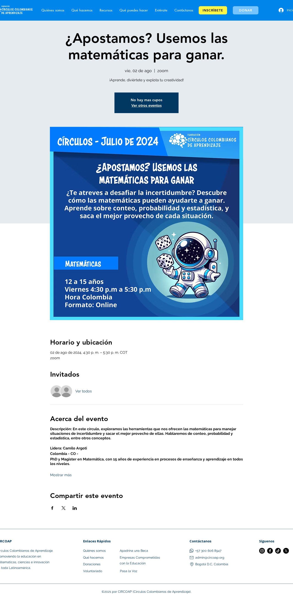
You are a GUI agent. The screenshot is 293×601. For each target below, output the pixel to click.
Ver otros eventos (146, 105)
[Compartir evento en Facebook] (52, 508)
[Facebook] (270, 551)
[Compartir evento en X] (63, 508)
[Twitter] (286, 551)
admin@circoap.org (209, 557)
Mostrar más (61, 475)
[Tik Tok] (278, 551)
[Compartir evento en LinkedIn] (75, 508)
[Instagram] (262, 551)
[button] (161, 10)
